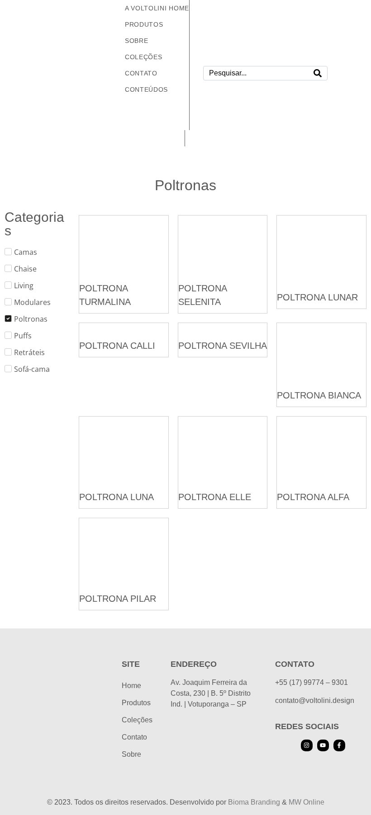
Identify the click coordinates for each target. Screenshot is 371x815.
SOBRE (136, 40)
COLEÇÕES (143, 57)
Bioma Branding (254, 802)
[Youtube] (323, 745)
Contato (134, 737)
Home (131, 685)
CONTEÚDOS (146, 89)
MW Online (306, 802)
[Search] (317, 73)
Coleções (137, 720)
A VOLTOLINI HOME (157, 8)
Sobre (131, 754)
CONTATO (141, 73)
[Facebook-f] (339, 745)
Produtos (144, 24)
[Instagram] (307, 745)
